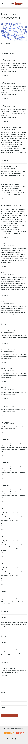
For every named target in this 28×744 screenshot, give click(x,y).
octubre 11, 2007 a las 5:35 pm (7, 509)
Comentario (4, 675)
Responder (6, 75)
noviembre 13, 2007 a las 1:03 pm (8, 129)
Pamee (3, 508)
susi (2, 244)
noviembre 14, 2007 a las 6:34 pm (8, 60)
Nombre (3, 692)
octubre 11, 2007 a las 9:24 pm (7, 440)
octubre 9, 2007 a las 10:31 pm (7, 593)
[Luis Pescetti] (16, 4)
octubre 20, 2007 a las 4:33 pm (7, 389)
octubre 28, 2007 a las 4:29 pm (7, 245)
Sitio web (3, 707)
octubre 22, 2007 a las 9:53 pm (7, 332)
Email (2, 700)
